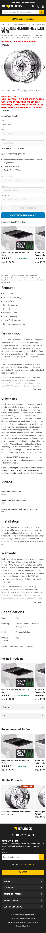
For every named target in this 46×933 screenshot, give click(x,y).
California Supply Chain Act (17, 922)
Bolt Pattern (5, 186)
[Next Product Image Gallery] (44, 67)
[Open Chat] (33, 6)
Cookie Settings (33, 922)
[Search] (41, 12)
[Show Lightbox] (23, 66)
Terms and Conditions (23, 926)
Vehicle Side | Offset (7, 195)
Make (3, 130)
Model (3, 139)
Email (4, 852)
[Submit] (41, 857)
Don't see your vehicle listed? (13, 148)
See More (5, 110)
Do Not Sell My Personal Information (23, 918)
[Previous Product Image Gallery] (2, 67)
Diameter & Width (7, 177)
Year (2, 120)
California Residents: (17, 646)
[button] (23, 881)
